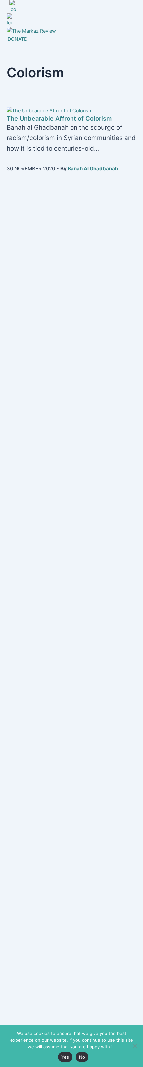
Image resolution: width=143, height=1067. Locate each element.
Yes (65, 1057)
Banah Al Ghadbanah (93, 168)
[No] (134, 1046)
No (82, 1057)
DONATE (17, 38)
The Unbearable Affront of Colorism (59, 118)
